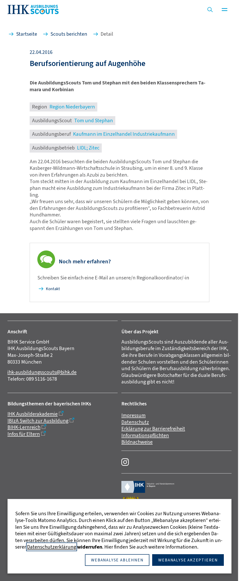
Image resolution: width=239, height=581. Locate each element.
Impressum (133, 415)
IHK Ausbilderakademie (32, 414)
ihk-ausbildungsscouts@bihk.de (42, 372)
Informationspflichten (145, 435)
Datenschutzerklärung (51, 546)
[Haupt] (225, 9)
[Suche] (210, 9)
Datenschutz (135, 422)
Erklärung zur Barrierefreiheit (153, 428)
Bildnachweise (137, 441)
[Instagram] (125, 462)
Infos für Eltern (23, 434)
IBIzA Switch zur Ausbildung (37, 420)
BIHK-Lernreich (23, 427)
